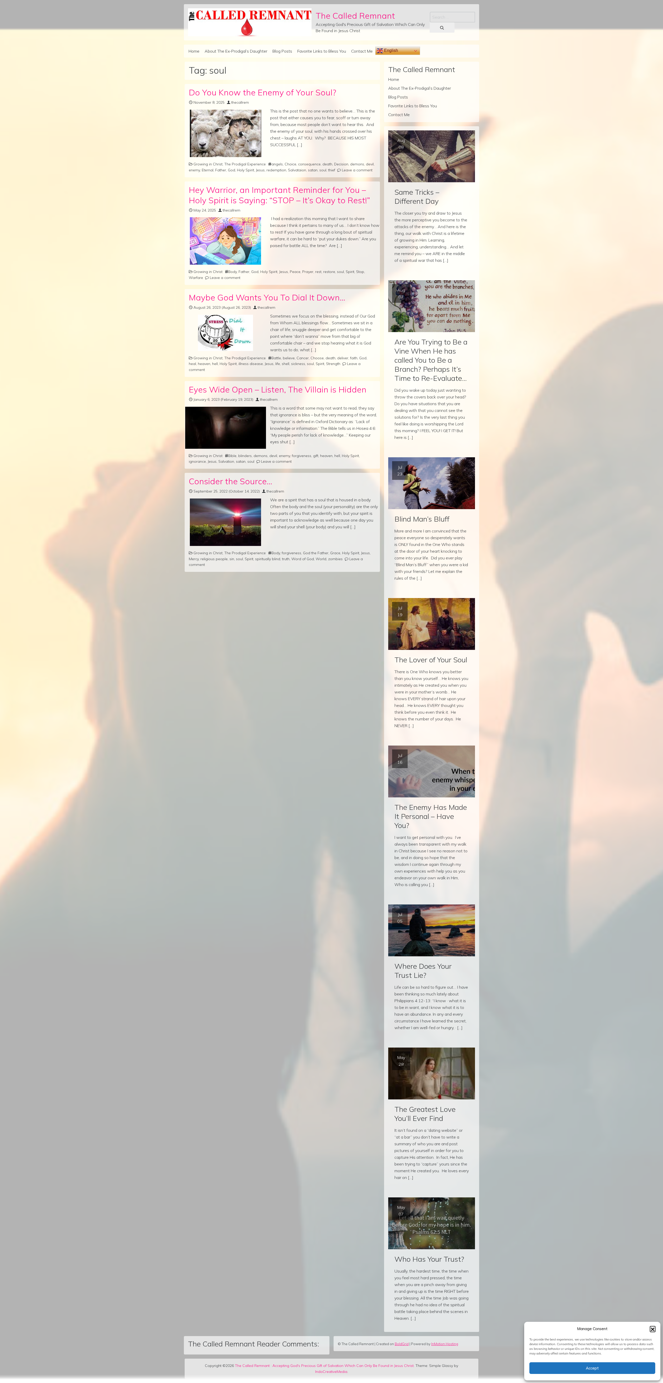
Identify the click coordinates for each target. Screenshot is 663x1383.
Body (232, 271)
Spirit (350, 271)
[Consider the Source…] (225, 522)
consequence (309, 164)
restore (329, 271)
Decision (341, 164)
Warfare (196, 277)
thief (331, 170)
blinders (245, 455)
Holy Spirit (245, 170)
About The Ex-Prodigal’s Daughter (236, 51)
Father (220, 170)
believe (289, 358)
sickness (298, 363)
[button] (652, 1328)
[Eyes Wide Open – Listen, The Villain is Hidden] (225, 428)
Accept (592, 1368)
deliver (342, 358)
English (390, 50)
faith (353, 358)
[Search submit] (442, 27)
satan (313, 170)
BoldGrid (402, 1344)
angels (277, 164)
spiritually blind (267, 559)
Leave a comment (357, 170)
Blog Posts (282, 51)
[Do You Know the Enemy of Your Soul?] (225, 133)
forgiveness (301, 455)
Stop (360, 271)
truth (286, 559)
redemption (276, 170)
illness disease (251, 363)
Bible (232, 455)
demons (357, 164)
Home (194, 51)
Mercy (194, 559)
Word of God (302, 559)
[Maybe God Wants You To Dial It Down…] (225, 333)
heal (192, 363)
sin (231, 559)
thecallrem (240, 102)
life (277, 363)
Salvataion (297, 170)
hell (215, 363)
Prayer (307, 271)
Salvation (226, 461)
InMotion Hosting (444, 1344)
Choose (317, 358)
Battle (276, 358)
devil (370, 164)
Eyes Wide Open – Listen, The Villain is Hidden (277, 389)
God (231, 170)
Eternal (207, 170)
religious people (214, 559)
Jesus (260, 170)
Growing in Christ (207, 164)
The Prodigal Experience (245, 164)
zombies (335, 559)
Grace (335, 553)
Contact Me (362, 51)
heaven (204, 363)
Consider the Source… (230, 481)
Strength (333, 363)
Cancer (303, 358)
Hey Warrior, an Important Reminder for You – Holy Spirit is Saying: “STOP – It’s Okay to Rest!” (279, 195)
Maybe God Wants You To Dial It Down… (267, 297)
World (321, 559)
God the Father (315, 553)
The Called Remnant (355, 15)
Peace (295, 271)
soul (322, 170)
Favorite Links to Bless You (321, 51)
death (327, 164)
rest (318, 271)
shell (285, 363)
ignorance (197, 461)
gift (315, 455)
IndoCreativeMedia (331, 1371)
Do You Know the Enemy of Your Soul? (262, 92)
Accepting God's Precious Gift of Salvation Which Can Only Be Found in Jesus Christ (343, 1365)
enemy (194, 170)
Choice (290, 164)
